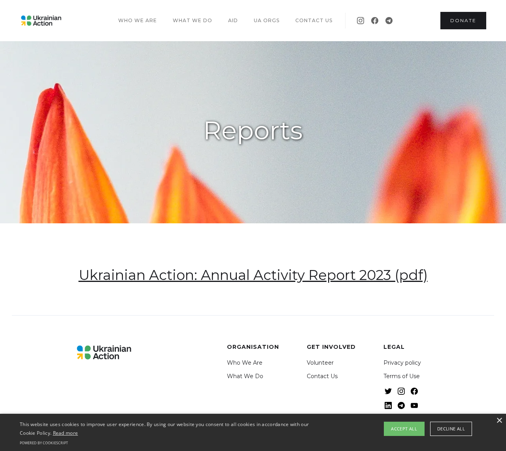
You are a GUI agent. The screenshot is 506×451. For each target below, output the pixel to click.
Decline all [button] (451, 429)
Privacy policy (402, 363)
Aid (233, 20)
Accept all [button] (404, 429)
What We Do (245, 376)
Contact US (313, 20)
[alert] (253, 432)
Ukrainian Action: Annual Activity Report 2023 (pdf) (253, 275)
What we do (192, 20)
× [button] (499, 421)
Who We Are (244, 363)
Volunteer (320, 363)
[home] (41, 20)
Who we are (137, 20)
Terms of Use (401, 376)
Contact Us (322, 376)
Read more (65, 433)
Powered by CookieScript (44, 442)
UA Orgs (266, 20)
